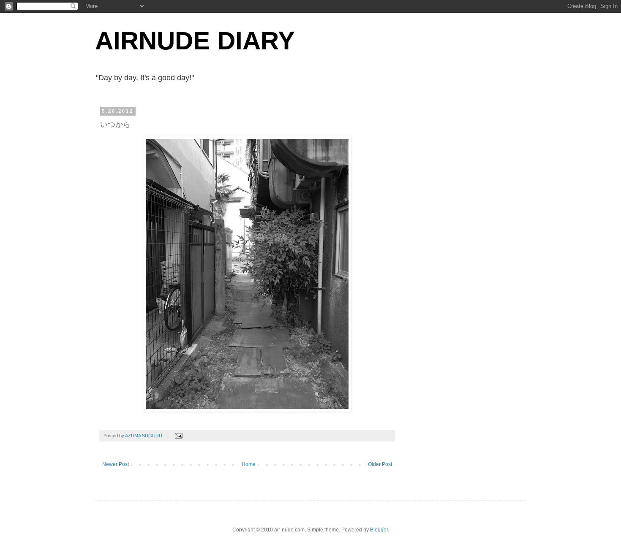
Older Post (380, 464)
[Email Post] (178, 435)
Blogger (379, 530)
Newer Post (115, 464)
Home (249, 464)
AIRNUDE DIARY (195, 41)
